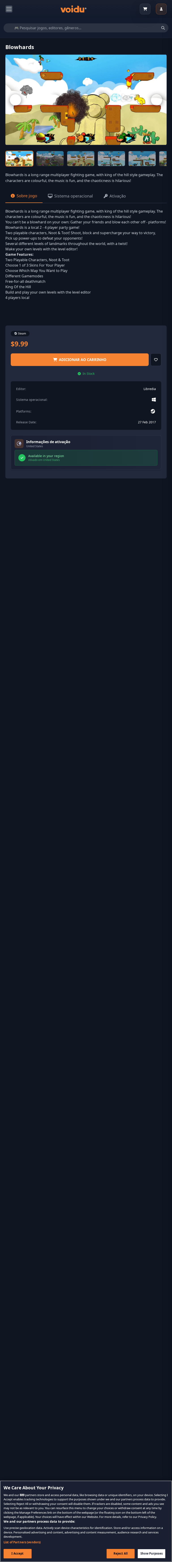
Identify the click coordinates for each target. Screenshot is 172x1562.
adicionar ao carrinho (82, 359)
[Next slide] (156, 99)
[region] (86, 1521)
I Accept (17, 1553)
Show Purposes (151, 1553)
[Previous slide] (15, 99)
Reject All (121, 1553)
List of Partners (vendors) (22, 1542)
